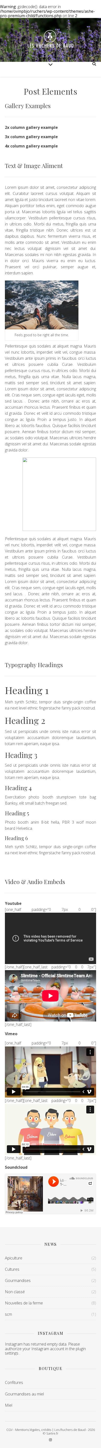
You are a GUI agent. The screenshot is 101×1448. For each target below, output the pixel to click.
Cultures (12, 1269)
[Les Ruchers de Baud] (50, 40)
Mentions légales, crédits (33, 1429)
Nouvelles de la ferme (24, 1303)
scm (8, 1314)
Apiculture (13, 1258)
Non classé (15, 1291)
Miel (8, 1405)
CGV (9, 1429)
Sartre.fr (52, 1433)
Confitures (14, 1382)
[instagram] (50, 1439)
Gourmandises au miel (24, 1394)
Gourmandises (18, 1280)
